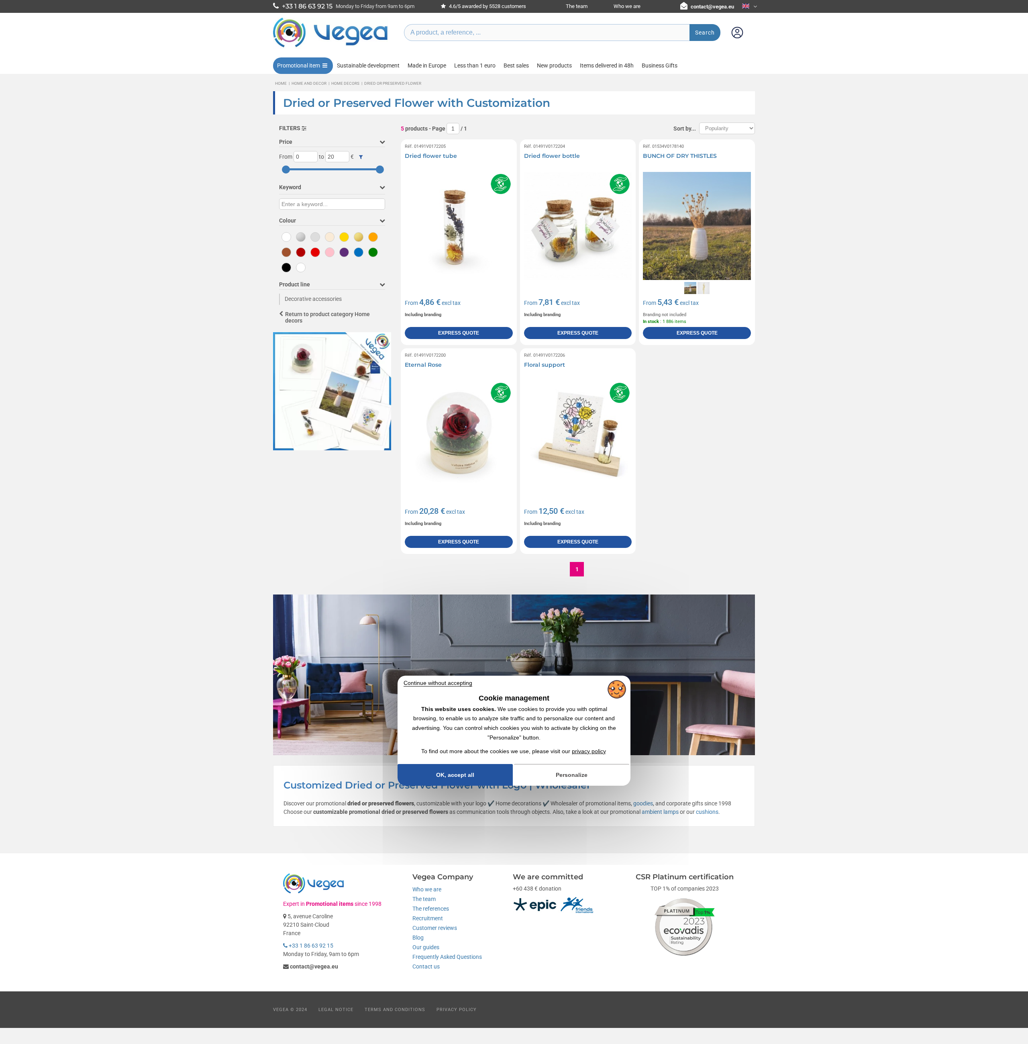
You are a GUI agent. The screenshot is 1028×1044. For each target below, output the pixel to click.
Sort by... (684, 128)
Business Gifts (659, 65)
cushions (707, 812)
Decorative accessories (313, 299)
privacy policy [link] (589, 751)
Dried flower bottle (552, 155)
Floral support (544, 364)
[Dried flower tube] (459, 226)
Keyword (290, 187)
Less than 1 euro (475, 65)
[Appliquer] (361, 157)
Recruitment (427, 918)
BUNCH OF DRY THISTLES (680, 155)
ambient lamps (660, 812)
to (321, 156)
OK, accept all (455, 775)
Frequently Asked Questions (447, 957)
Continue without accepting (438, 683)
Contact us (426, 966)
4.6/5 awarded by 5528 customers (487, 6)
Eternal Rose (423, 364)
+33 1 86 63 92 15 (310, 945)
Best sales (516, 65)
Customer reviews (434, 928)
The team (576, 6)
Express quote (458, 333)
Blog (418, 937)
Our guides (425, 947)
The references (430, 908)
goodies (643, 803)
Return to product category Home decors (327, 317)
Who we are (627, 6)
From (285, 156)
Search (705, 32)
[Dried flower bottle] (578, 226)
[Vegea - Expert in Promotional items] (330, 47)
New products (554, 65)
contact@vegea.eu (712, 7)
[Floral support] (578, 435)
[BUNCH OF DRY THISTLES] (697, 226)
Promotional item (298, 65)
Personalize (571, 775)
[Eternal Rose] (459, 435)
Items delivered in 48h (607, 65)
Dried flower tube (431, 155)
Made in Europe (427, 65)
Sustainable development (368, 65)
